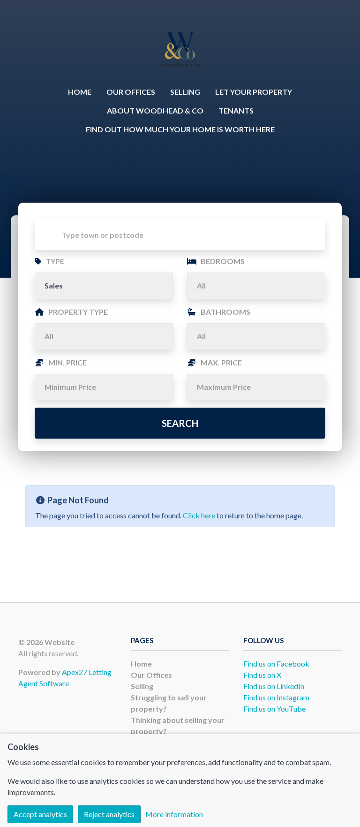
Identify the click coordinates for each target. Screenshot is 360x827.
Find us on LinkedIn (273, 686)
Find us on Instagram (276, 697)
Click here (199, 515)
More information (174, 814)
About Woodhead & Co (155, 110)
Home (79, 91)
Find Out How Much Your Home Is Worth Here (180, 129)
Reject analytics (109, 814)
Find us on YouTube (274, 708)
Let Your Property (253, 91)
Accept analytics (40, 814)
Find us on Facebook (276, 663)
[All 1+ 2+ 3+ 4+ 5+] (256, 286)
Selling (185, 91)
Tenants (236, 110)
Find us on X (262, 674)
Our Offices (130, 91)
